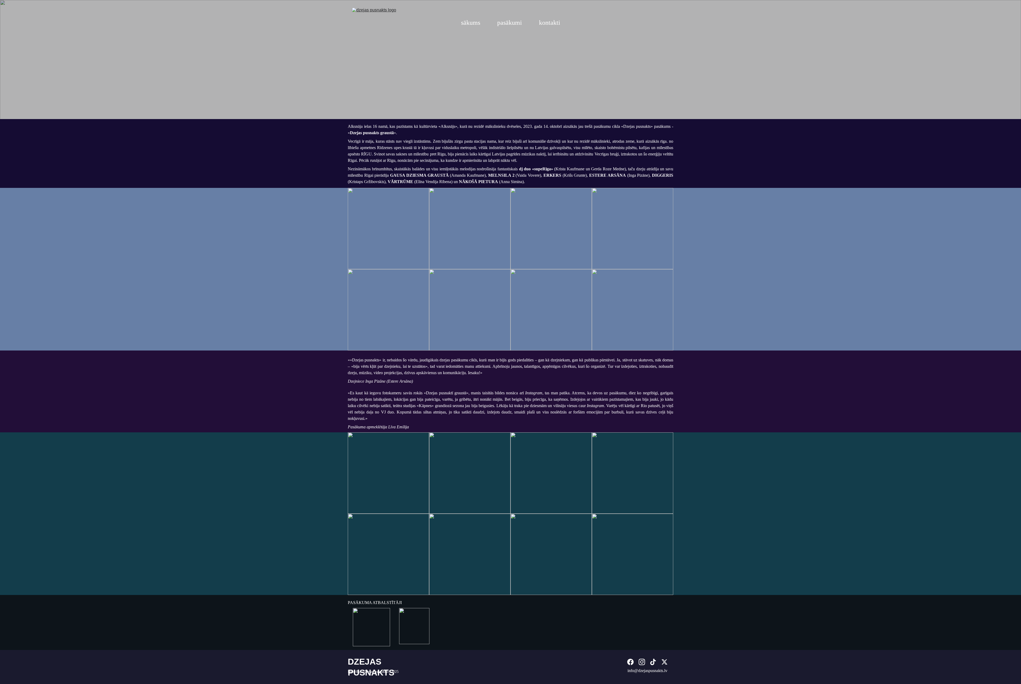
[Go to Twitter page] (664, 662)
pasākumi (509, 22)
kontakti (549, 22)
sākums (470, 22)
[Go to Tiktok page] (653, 662)
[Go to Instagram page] (642, 662)
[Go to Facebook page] (630, 662)
